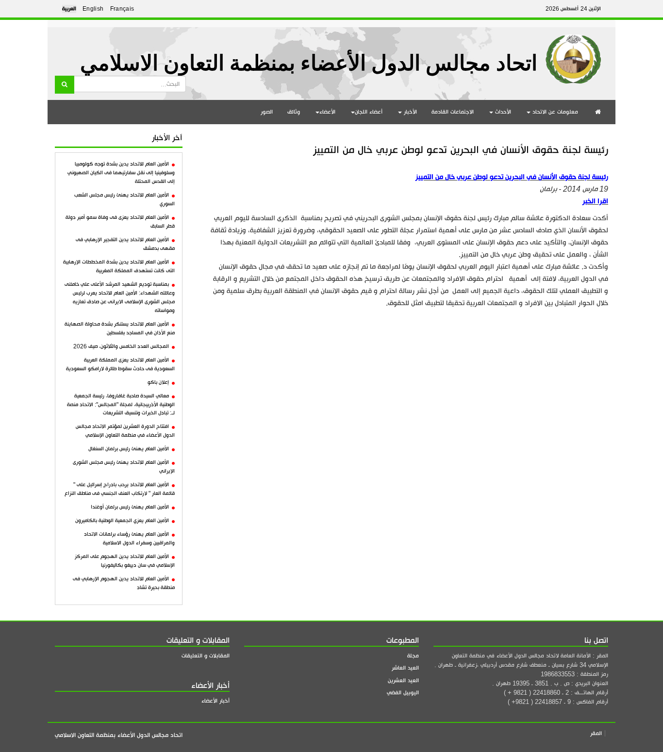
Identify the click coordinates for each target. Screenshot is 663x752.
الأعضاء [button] (327, 111)
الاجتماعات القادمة (452, 111)
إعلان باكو (158, 382)
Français (122, 8)
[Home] (573, 55)
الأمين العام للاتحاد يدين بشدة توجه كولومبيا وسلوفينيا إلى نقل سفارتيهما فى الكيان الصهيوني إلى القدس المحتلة (121, 173)
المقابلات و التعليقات (206, 655)
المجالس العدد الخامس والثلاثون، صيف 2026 (121, 346)
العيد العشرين (403, 680)
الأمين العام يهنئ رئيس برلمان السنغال (128, 448)
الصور (267, 111)
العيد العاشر (405, 667)
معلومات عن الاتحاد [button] (554, 111)
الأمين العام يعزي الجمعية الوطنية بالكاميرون (122, 520)
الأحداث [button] (502, 111)
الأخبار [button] (409, 111)
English (93, 8)
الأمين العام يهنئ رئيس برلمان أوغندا (130, 507)
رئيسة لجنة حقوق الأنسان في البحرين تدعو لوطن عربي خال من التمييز (460, 149)
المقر (596, 733)
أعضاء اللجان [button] (368, 111)
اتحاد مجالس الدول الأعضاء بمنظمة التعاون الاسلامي (308, 63)
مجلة (413, 655)
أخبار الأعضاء (215, 700)
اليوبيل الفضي (403, 692)
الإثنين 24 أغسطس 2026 (573, 8)
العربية (69, 8)
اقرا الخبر (595, 201)
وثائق (293, 111)
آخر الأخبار (167, 138)
